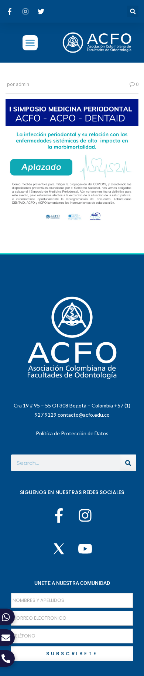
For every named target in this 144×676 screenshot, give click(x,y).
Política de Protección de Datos (72, 433)
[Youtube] (85, 549)
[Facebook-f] (59, 515)
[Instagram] (85, 515)
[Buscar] (128, 462)
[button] (132, 11)
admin (22, 84)
